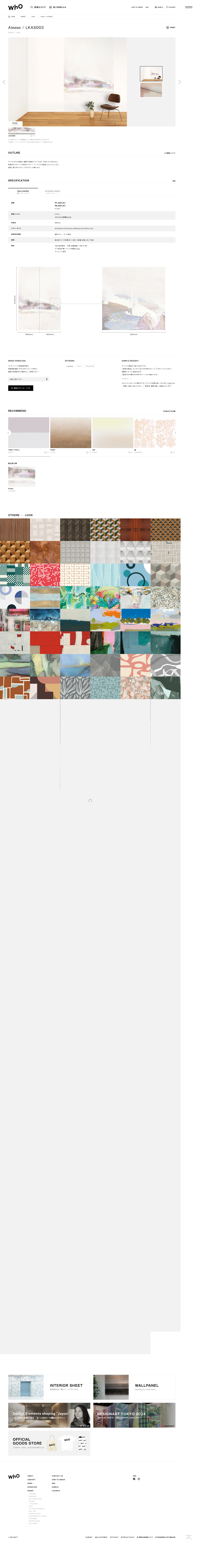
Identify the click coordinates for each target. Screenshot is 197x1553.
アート (79, 366)
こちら (78, 248)
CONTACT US (57, 1476)
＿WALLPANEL (32, 1523)
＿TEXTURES (33, 1504)
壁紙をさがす (40, 7)
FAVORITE (172, 7)
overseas (70, 366)
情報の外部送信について (146, 1537)
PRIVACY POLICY (128, 1537)
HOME (13, 16)
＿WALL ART (31, 1511)
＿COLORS (31, 1501)
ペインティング (89, 366)
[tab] (53, 192)
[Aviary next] (179, 81)
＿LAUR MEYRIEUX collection (37, 1516)
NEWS (29, 1483)
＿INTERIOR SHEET (33, 1521)
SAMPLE (160, 7)
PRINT (172, 27)
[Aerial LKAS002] (4, 81)
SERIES (23, 16)
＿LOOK (30, 1506)
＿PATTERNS (31, 1494)
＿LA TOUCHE (36, 1509)
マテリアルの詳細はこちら (63, 217)
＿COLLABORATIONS (34, 1499)
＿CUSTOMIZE (32, 1518)
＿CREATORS (31, 1496)
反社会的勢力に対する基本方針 (166, 1537)
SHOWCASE (32, 1487)
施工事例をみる (59, 7)
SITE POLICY (114, 1537)
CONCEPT (31, 1480)
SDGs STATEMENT (101, 1537)
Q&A (147, 7)
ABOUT (30, 1476)
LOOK (33, 16)
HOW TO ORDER (137, 7)
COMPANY (88, 1537)
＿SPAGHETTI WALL (34, 1513)
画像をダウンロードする (22, 388)
